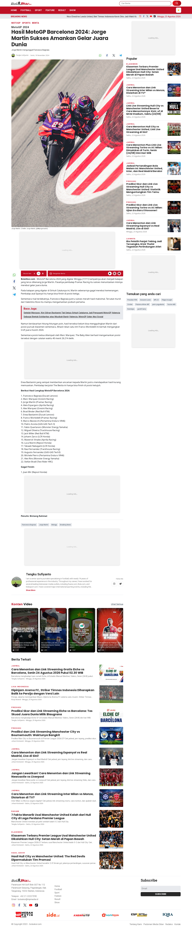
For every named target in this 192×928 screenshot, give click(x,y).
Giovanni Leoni (145, 300)
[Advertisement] (67, 250)
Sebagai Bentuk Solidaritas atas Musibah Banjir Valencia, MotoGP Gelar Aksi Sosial (63, 316)
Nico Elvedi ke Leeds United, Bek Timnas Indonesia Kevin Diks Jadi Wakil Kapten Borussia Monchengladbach (53, 16)
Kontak (177, 924)
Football (26, 10)
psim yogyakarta (158, 304)
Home (14, 10)
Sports (26, 23)
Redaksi (169, 924)
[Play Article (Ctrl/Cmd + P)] (110, 273)
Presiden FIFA (132, 300)
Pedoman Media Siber (153, 924)
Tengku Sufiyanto (22, 55)
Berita (35, 23)
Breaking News (65, 525)
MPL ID (156, 300)
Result (62, 10)
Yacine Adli (171, 304)
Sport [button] (56, 892)
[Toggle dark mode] (178, 10)
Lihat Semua (117, 604)
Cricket (129, 304)
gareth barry (141, 309)
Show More (30, 590)
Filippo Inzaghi (167, 300)
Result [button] (57, 899)
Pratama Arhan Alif (142, 304)
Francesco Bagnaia (29, 525)
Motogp (54, 525)
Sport (38, 10)
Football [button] (58, 889)
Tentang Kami (136, 924)
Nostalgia (130, 309)
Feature (50, 10)
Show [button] (57, 902)
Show (72, 10)
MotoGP (16, 23)
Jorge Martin (43, 525)
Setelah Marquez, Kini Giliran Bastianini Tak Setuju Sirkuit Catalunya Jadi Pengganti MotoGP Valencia (72, 313)
